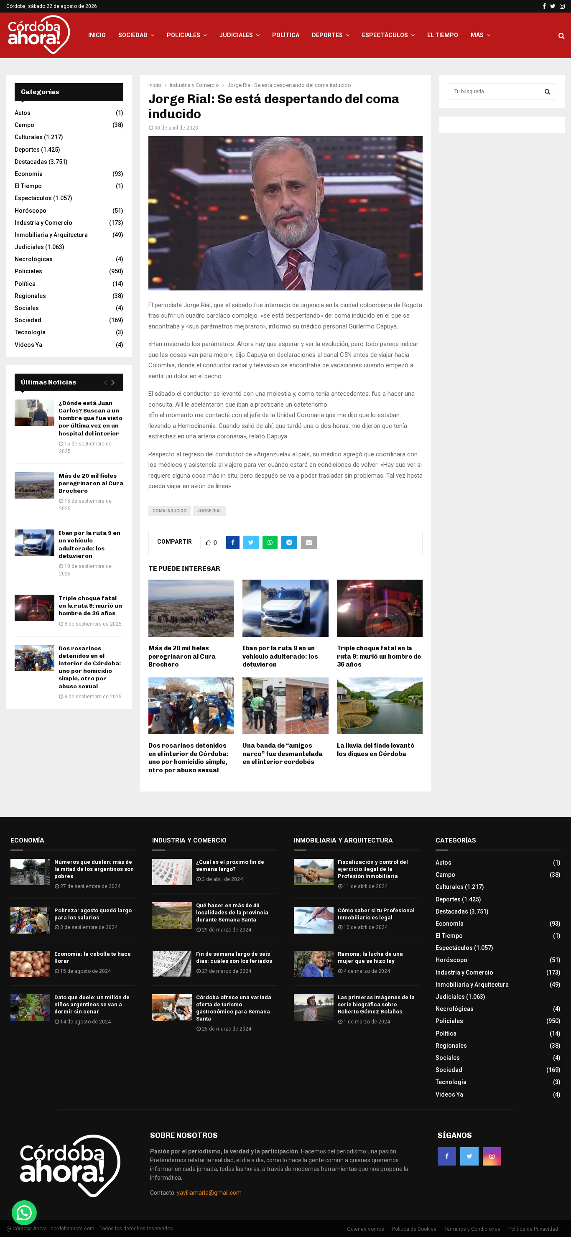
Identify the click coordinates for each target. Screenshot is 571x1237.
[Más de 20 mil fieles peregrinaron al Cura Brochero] (34, 485)
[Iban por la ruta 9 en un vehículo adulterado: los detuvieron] (34, 542)
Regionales (30, 296)
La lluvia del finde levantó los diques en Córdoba (376, 750)
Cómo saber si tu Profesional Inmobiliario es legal (376, 914)
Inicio (97, 35)
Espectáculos (385, 35)
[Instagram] (492, 1156)
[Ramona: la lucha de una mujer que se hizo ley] (314, 964)
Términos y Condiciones (472, 1229)
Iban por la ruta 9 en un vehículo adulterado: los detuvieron (280, 656)
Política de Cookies (414, 1229)
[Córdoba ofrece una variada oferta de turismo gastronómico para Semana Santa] (172, 1007)
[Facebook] (447, 1156)
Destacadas (31, 161)
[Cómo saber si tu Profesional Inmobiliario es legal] (314, 920)
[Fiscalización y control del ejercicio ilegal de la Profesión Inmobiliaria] (314, 872)
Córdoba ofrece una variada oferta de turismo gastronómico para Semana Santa (233, 1008)
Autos (23, 112)
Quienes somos (365, 1229)
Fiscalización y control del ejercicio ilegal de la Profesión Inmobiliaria (373, 869)
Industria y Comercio (43, 222)
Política (285, 35)
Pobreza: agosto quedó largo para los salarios (93, 914)
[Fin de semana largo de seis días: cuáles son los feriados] (172, 964)
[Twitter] (469, 1156)
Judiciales (236, 35)
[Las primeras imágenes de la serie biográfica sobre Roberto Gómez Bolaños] (314, 1007)
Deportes (327, 35)
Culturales (29, 137)
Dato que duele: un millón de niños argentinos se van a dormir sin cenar (92, 1004)
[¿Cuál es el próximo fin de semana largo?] (172, 872)
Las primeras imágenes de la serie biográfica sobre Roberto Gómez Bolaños (376, 1004)
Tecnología (30, 332)
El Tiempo (442, 35)
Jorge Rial (209, 511)
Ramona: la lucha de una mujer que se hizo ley (370, 957)
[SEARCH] (547, 91)
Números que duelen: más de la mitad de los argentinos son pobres (94, 869)
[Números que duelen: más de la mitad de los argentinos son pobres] (30, 872)
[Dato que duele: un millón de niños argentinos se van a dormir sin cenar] (30, 1007)
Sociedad (133, 35)
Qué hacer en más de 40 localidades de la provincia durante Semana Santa (232, 912)
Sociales (27, 308)
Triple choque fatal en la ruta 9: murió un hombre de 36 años (379, 656)
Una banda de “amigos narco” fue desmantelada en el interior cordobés (282, 754)
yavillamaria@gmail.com (209, 1192)
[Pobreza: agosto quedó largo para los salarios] (30, 920)
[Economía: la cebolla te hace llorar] (30, 964)
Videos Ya (28, 344)
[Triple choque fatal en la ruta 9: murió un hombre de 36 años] (34, 608)
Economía (29, 174)
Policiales (183, 35)
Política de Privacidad (533, 1229)
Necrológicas (34, 259)
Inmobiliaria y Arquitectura (51, 235)
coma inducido (170, 511)
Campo (24, 125)
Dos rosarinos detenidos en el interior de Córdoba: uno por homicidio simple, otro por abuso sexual (188, 758)
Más (477, 35)
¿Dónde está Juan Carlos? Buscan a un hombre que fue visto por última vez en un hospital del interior (90, 418)
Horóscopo (30, 210)
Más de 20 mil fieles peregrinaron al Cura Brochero (182, 656)
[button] (24, 1212)
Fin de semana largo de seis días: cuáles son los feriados (234, 957)
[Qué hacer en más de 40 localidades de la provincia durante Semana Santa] (172, 915)
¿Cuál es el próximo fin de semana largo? (230, 865)
